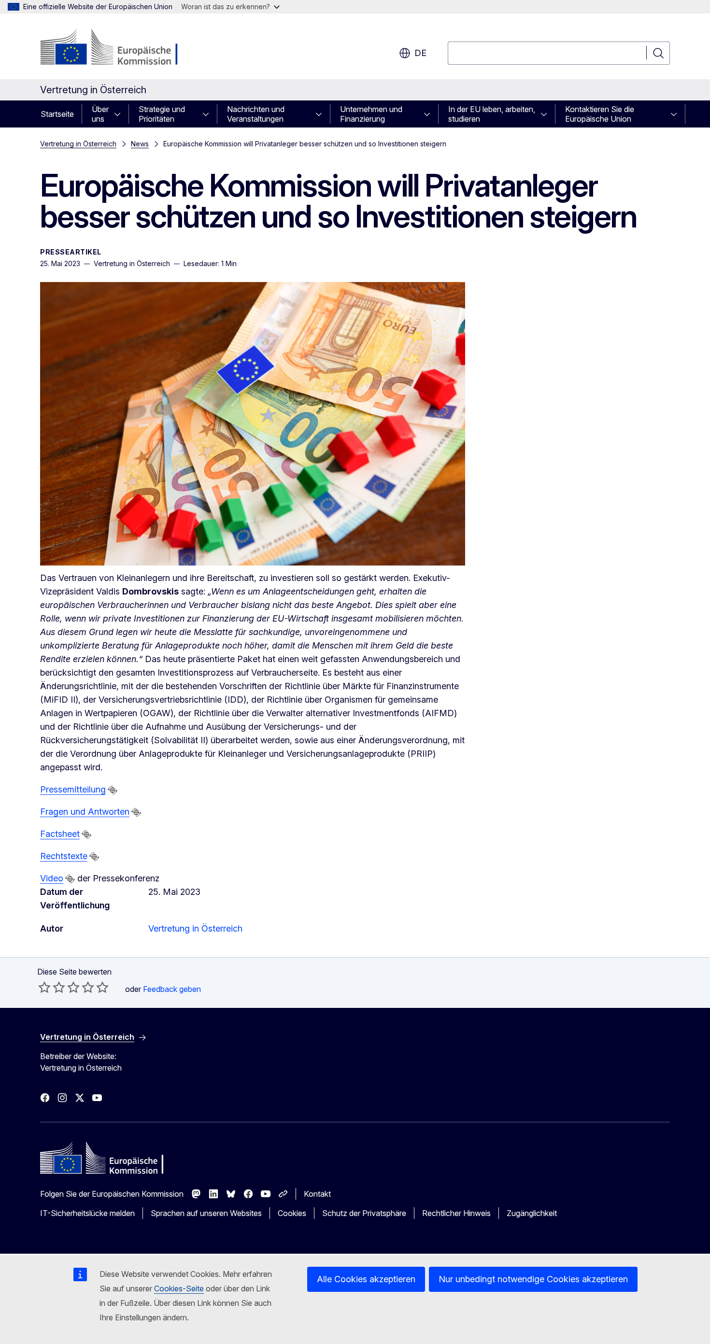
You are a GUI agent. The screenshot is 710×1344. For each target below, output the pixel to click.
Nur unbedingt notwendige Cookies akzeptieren (533, 1279)
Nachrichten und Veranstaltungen (255, 114)
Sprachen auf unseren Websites (206, 1213)
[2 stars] (51, 987)
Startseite (57, 114)
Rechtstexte (63, 856)
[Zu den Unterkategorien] (120, 113)
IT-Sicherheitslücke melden (87, 1213)
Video (51, 878)
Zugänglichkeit (532, 1213)
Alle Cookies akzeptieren (366, 1279)
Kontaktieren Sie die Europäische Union (599, 114)
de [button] (420, 53)
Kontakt (317, 1194)
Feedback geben (172, 989)
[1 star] (44, 987)
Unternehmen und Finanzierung (371, 114)
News (140, 144)
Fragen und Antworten (84, 811)
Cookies (292, 1213)
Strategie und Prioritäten (162, 114)
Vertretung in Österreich (78, 144)
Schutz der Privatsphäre (364, 1213)
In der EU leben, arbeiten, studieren (491, 114)
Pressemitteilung (73, 789)
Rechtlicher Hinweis (456, 1213)
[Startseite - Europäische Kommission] (118, 48)
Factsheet (60, 834)
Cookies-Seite (179, 1288)
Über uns (100, 114)
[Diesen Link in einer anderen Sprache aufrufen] (112, 790)
